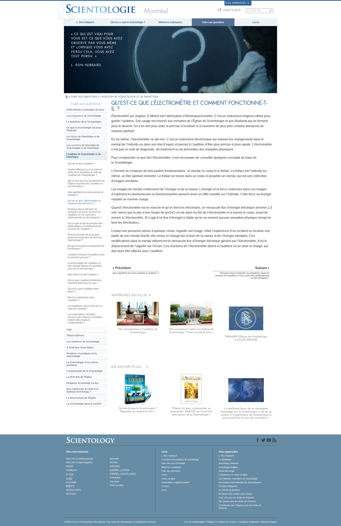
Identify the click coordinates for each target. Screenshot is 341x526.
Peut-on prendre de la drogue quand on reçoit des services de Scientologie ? (85, 237)
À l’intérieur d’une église (80, 347)
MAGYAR (114, 459)
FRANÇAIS (71, 470)
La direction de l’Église (79, 377)
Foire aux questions (213, 22)
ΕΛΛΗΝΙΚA (115, 477)
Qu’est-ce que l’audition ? (81, 163)
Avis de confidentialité (194, 522)
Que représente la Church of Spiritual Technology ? (82, 390)
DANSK (69, 466)
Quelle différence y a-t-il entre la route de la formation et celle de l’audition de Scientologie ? (85, 172)
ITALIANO (114, 481)
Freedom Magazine (228, 486)
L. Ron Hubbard (85, 22)
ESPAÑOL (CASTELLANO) (123, 474)
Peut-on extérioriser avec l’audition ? (81, 299)
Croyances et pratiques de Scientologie (180, 459)
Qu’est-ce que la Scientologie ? (128, 22)
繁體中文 (70, 486)
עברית (69, 474)
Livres (255, 22)
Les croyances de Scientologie (84, 115)
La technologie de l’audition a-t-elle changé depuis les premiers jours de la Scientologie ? (85, 266)
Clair (69, 329)
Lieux (164, 490)
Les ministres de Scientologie (83, 341)
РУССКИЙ (71, 482)
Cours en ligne (168, 478)
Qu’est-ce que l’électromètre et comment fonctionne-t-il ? (84, 202)
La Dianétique (225, 459)
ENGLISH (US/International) (79, 459)
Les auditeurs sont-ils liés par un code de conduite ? (85, 307)
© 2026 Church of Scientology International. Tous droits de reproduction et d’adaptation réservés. (110, 522)
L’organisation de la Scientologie (85, 371)
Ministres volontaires (170, 22)
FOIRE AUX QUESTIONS (84, 96)
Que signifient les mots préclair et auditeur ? (85, 193)
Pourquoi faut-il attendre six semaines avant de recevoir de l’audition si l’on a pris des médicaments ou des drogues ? (84, 213)
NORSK (113, 462)
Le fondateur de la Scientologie (84, 121)
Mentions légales (269, 522)
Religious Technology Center (83, 383)
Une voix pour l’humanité (173, 463)
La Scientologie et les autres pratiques (82, 364)
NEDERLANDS (73, 490)
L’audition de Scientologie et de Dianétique (83, 155)
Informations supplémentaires (175, 482)
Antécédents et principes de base (85, 109)
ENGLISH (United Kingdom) (79, 462)
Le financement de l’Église (81, 398)
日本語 (69, 478)
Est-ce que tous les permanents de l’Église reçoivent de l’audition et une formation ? (86, 183)
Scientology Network (228, 463)
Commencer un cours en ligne (233, 474)
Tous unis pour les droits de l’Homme (236, 497)
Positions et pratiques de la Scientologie (82, 355)
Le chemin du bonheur (229, 490)
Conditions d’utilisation (248, 522)
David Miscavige (226, 471)
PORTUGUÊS (117, 485)
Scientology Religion (228, 467)
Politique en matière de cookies (221, 522)
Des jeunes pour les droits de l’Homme (237, 501)
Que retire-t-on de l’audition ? (83, 274)
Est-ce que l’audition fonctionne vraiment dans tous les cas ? (84, 281)
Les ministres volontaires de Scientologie (238, 478)
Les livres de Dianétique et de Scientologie (83, 138)
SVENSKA (115, 466)
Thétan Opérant (75, 335)
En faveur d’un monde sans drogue (235, 494)
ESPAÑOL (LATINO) (119, 470)
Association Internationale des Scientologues (240, 482)
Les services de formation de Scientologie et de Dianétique (83, 146)
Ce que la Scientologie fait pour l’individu (84, 129)
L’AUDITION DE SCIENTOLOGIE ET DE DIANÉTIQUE (129, 96)
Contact (165, 486)
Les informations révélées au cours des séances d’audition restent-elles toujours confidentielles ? (85, 318)
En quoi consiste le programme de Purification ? (86, 247)
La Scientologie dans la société (84, 403)
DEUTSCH (71, 494)
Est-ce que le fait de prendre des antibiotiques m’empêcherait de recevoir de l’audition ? (85, 226)
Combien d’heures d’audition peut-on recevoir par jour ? (86, 256)
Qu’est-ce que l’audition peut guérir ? (83, 290)
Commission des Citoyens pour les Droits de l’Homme (240, 506)
